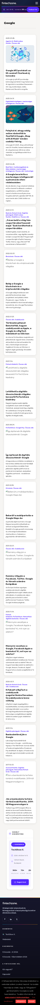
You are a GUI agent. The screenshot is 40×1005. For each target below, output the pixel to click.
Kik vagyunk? (7, 969)
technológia (29, 171)
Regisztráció (21, 882)
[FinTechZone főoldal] (9, 3)
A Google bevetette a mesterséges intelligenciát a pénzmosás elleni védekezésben (19, 178)
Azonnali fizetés (11, 768)
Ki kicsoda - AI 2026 (10, 952)
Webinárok (6, 939)
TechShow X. (10, 934)
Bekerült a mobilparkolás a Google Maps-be (19, 516)
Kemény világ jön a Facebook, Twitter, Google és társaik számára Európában (19, 580)
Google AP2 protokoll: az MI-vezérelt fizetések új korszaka (18, 73)
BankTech (9, 167)
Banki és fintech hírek (13, 213)
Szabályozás (19, 319)
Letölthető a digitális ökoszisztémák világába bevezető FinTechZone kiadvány (18, 395)
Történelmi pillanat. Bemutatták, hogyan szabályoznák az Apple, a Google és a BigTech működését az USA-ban (18, 328)
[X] (16, 919)
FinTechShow (10, 428)
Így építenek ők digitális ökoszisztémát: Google (18, 456)
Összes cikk (16, 43)
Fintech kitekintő (12, 364)
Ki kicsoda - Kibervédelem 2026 (14, 957)
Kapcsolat (6, 974)
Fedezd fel (33, 10)
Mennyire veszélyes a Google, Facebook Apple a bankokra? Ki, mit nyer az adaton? (19, 650)
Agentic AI (9, 41)
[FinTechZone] (20, 903)
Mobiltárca (16, 217)
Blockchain (9, 256)
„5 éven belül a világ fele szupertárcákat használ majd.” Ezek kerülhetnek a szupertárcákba (19, 224)
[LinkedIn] (10, 919)
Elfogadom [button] (21, 1001)
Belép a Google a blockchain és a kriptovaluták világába (17, 286)
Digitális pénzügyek (13, 731)
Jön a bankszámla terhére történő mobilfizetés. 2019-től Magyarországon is (20, 802)
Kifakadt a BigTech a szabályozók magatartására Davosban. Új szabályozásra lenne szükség (19, 695)
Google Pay (20, 428)
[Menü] (36, 3)
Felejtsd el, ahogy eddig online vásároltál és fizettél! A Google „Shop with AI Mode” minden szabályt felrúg (18, 136)
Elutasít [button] (31, 1001)
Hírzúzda (9, 488)
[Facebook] (4, 919)
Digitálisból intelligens (14, 101)
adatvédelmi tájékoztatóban (17, 997)
